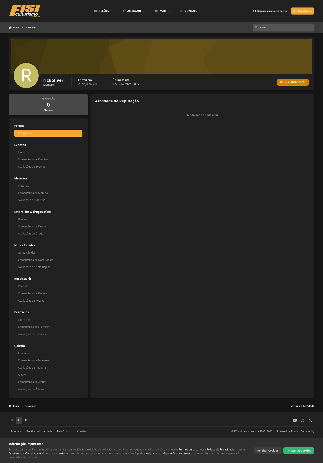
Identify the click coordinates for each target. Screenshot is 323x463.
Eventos (23, 152)
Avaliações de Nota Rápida (34, 267)
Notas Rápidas (27, 253)
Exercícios (24, 320)
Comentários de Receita (32, 293)
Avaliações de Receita (31, 301)
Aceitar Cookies (301, 450)
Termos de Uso (188, 449)
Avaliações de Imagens (32, 367)
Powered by (295, 431)
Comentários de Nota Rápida (35, 260)
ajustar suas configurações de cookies (167, 453)
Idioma (15, 431)
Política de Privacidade (39, 431)
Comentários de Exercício (33, 327)
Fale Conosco (64, 431)
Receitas (23, 286)
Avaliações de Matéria (31, 200)
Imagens (23, 353)
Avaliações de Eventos (31, 166)
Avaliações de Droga (30, 233)
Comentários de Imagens (33, 360)
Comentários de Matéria (33, 193)
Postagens (24, 133)
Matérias (23, 186)
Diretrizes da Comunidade (25, 453)
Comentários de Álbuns (32, 382)
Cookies (81, 431)
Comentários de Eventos (33, 159)
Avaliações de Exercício (32, 334)
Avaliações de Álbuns (31, 389)
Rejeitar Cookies (267, 450)
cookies (61, 453)
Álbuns (22, 375)
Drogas (22, 219)
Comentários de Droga (32, 226)
